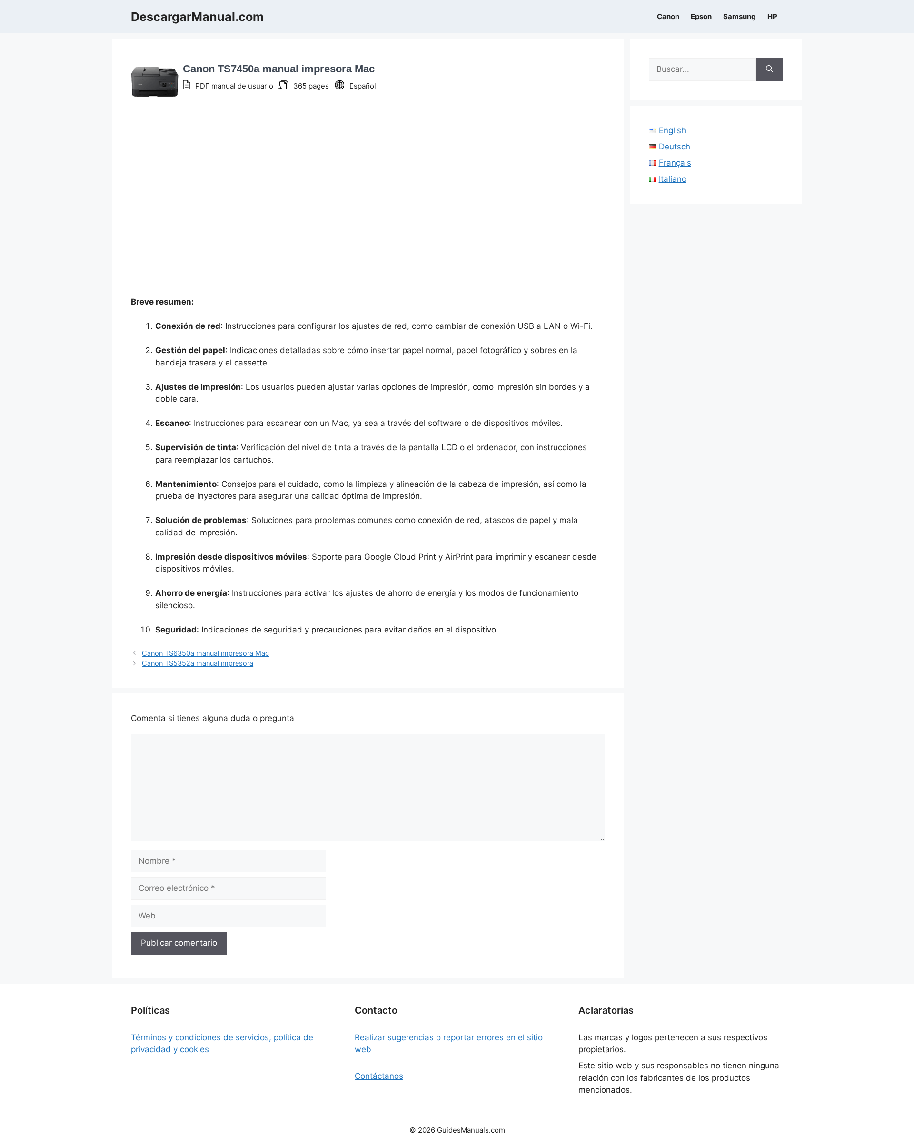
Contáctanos (379, 1076)
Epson (701, 17)
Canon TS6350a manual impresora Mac (205, 653)
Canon (668, 17)
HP (772, 17)
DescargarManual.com (197, 17)
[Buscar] (769, 69)
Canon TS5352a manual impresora (197, 663)
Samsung (739, 17)
